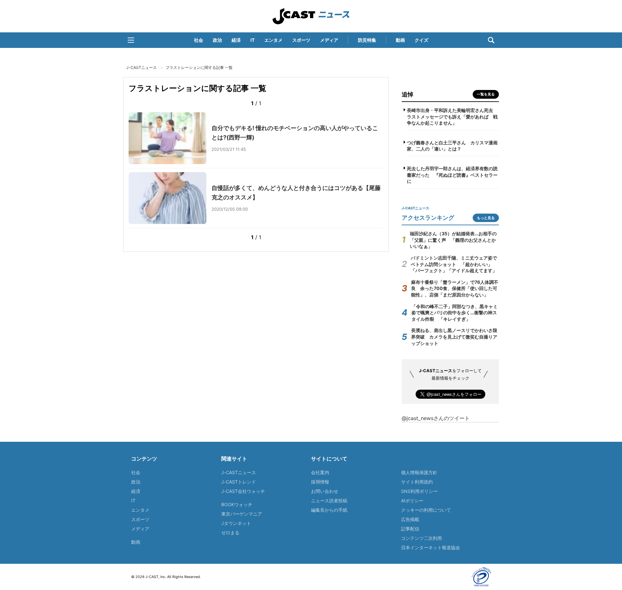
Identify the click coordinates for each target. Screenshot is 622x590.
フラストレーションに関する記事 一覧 (199, 67)
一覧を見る (486, 94)
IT (252, 40)
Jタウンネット (236, 523)
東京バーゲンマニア (241, 514)
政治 (217, 40)
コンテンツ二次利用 (421, 538)
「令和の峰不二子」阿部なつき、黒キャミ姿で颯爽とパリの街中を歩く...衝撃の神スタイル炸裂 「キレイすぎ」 (454, 313)
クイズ (421, 40)
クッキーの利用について (426, 510)
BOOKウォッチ (236, 504)
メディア (329, 40)
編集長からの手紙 (329, 510)
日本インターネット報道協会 (430, 547)
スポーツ (301, 40)
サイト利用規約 (417, 481)
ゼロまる (230, 532)
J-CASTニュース (311, 16)
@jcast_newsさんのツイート (436, 418)
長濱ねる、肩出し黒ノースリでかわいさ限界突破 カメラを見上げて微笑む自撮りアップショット (454, 337)
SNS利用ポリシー (419, 491)
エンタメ (273, 40)
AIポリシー (412, 500)
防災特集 (367, 40)
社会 (198, 40)
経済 (236, 40)
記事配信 (410, 528)
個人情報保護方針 (419, 472)
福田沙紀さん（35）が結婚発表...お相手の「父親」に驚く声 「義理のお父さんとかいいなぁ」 (453, 240)
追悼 (407, 94)
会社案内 (320, 472)
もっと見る (486, 218)
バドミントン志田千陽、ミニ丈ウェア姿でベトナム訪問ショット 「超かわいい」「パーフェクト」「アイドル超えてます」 (454, 264)
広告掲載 (410, 519)
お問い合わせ (324, 491)
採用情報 (320, 481)
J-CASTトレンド (238, 481)
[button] (131, 40)
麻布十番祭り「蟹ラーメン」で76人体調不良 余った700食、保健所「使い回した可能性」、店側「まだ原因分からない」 (454, 288)
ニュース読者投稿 (329, 500)
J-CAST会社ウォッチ (243, 491)
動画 (400, 40)
